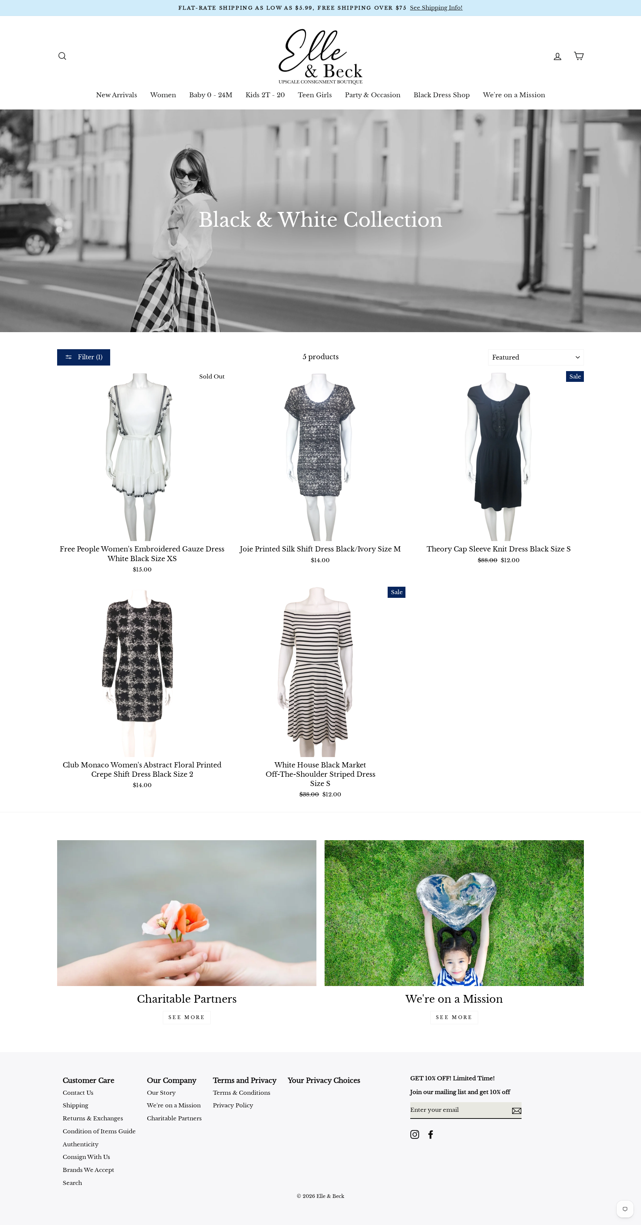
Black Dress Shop (442, 95)
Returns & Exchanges (93, 1118)
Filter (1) (89, 357)
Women (163, 95)
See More (187, 1017)
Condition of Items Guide (99, 1131)
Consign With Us (86, 1156)
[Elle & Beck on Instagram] (414, 1134)
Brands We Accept (88, 1169)
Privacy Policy (233, 1105)
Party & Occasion (373, 95)
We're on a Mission (514, 95)
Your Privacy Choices (324, 1081)
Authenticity (81, 1144)
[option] (320, 8)
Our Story (161, 1092)
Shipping (75, 1105)
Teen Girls (315, 95)
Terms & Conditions (241, 1092)
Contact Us (78, 1092)
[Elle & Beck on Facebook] (430, 1134)
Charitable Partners (174, 1118)
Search (72, 1182)
